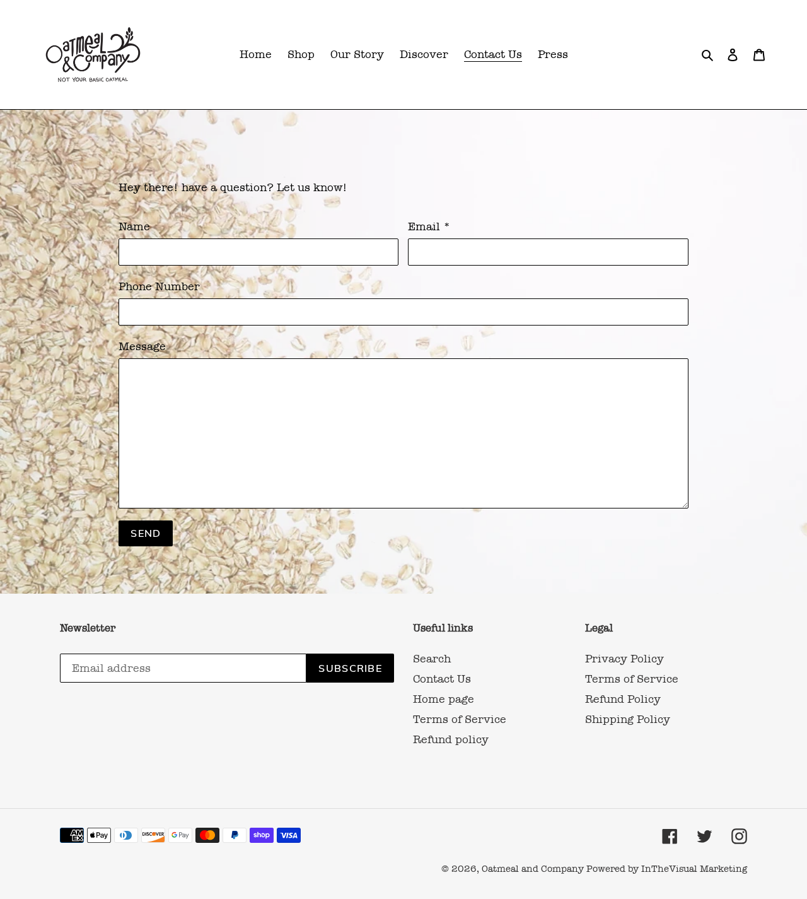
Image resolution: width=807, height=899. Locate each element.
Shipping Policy (627, 719)
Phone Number (159, 286)
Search (432, 659)
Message (142, 346)
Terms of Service (459, 719)
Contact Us (442, 679)
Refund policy (451, 739)
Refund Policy (623, 699)
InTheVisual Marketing (694, 868)
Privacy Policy (624, 659)
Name (134, 226)
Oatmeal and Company (533, 868)
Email (429, 226)
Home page (443, 699)
